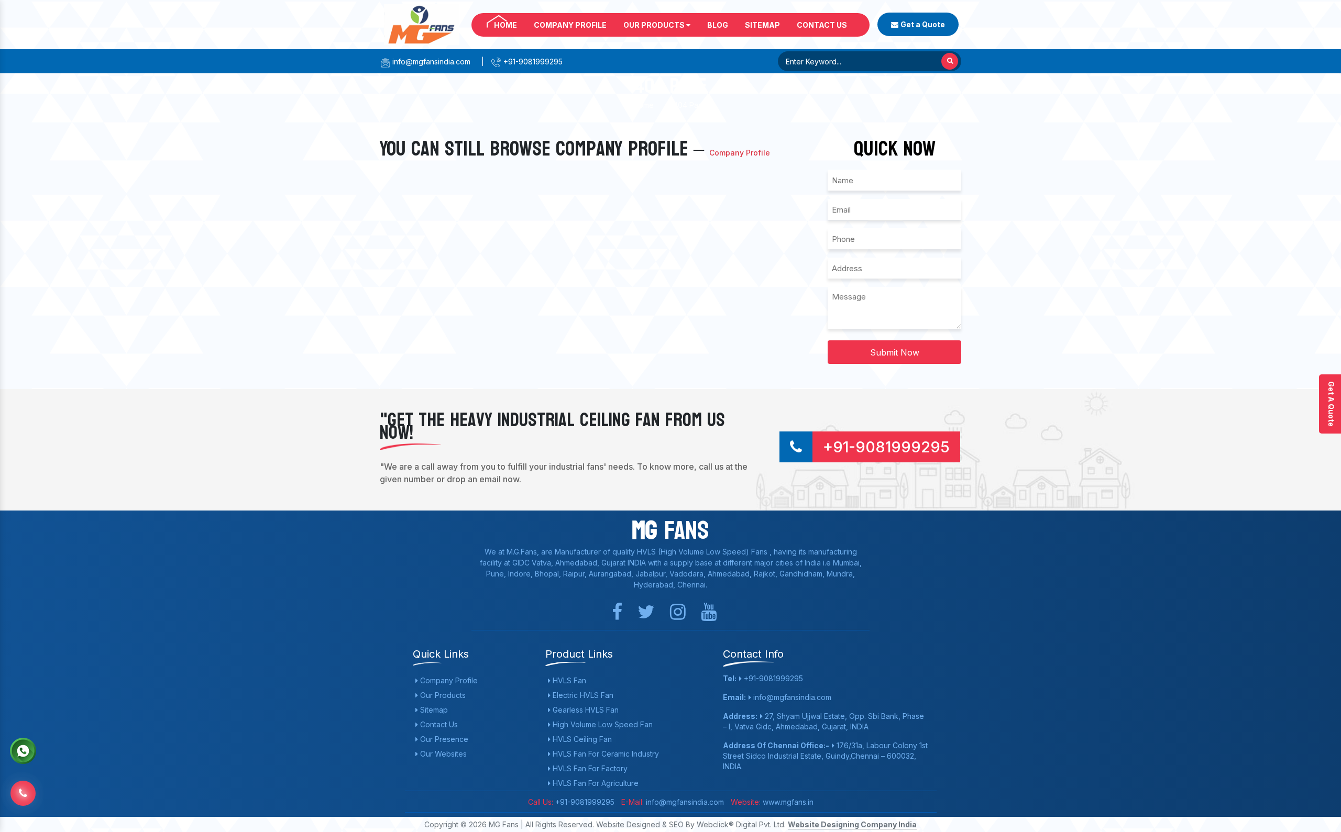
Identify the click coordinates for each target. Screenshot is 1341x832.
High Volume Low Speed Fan (602, 724)
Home (505, 24)
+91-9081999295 (532, 61)
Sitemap (762, 24)
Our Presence (443, 739)
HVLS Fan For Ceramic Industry (605, 753)
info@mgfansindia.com (430, 61)
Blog (717, 24)
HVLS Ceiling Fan (581, 739)
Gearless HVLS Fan (585, 709)
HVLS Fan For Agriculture (595, 783)
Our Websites (442, 753)
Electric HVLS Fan (582, 695)
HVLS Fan (568, 680)
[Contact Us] (23, 785)
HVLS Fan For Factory (589, 768)
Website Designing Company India (852, 824)
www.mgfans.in (787, 801)
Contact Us (822, 24)
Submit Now (894, 352)
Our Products (654, 24)
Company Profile (570, 24)
